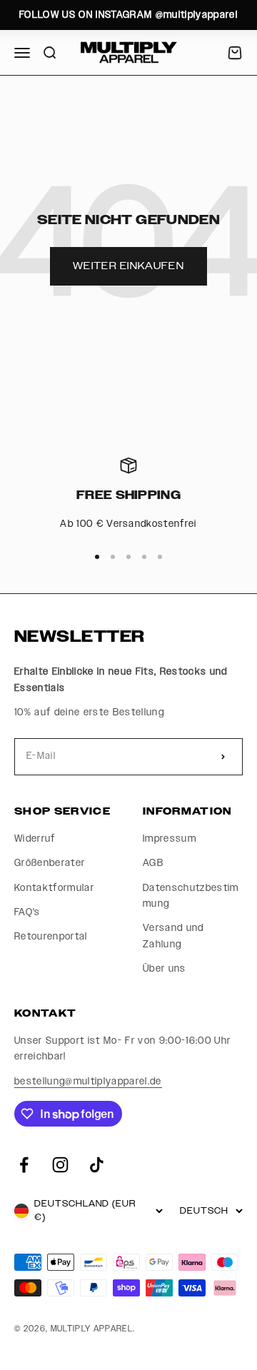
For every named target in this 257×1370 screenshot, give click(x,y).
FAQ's (27, 912)
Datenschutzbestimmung (191, 896)
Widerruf (35, 838)
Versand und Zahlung (173, 936)
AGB (153, 863)
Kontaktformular (54, 888)
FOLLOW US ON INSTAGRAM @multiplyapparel (128, 15)
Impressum (169, 838)
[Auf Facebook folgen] (24, 1164)
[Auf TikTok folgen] (96, 1164)
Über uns (164, 968)
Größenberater (49, 863)
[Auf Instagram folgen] (60, 1164)
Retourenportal (51, 936)
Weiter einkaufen (128, 266)
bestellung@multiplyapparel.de (88, 1081)
